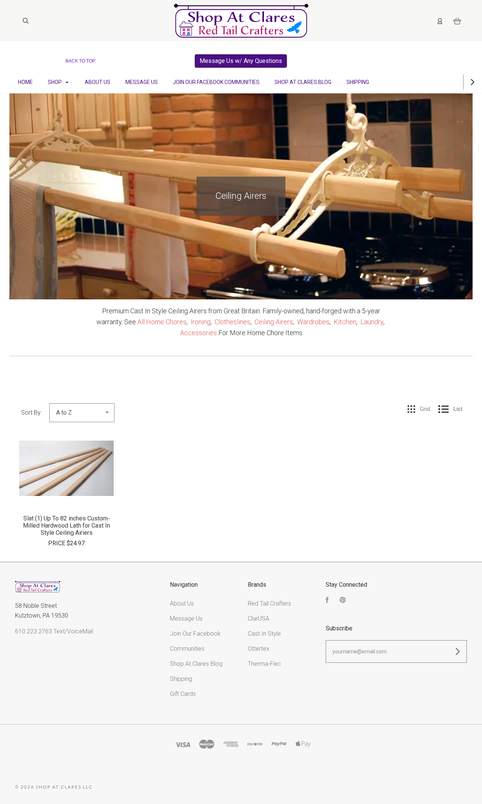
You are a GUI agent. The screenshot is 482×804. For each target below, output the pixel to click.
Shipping (357, 82)
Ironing (200, 322)
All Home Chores (161, 322)
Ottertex (258, 648)
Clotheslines (232, 322)
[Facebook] (327, 600)
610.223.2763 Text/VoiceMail (54, 631)
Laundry (371, 322)
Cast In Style (264, 633)
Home (25, 82)
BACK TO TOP (80, 61)
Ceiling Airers (274, 322)
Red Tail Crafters (269, 603)
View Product (66, 484)
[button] (241, 61)
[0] (457, 21)
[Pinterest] (343, 600)
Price (57, 543)
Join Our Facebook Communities (216, 82)
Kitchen (345, 322)
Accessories (198, 333)
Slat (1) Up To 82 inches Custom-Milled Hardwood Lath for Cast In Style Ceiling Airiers (66, 525)
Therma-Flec (264, 663)
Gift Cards (183, 693)
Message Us (141, 82)
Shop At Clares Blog (303, 82)
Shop (55, 82)
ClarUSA (258, 618)
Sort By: (31, 412)
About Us (97, 82)
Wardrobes (313, 322)
